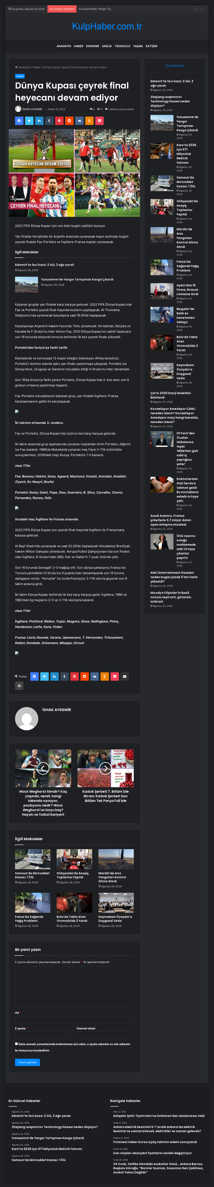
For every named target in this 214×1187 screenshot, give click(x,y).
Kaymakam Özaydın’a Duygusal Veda (115, 919)
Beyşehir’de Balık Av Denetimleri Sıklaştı (186, 315)
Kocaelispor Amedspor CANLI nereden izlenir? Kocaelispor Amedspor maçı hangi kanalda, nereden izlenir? (174, 415)
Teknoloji (122, 46)
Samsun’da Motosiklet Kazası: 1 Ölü (32, 875)
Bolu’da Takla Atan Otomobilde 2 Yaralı (72, 919)
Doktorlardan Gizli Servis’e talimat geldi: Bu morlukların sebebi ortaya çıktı (188, 490)
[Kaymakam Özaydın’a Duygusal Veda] (116, 903)
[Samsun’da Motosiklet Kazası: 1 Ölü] (33, 859)
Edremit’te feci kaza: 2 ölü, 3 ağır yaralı (44, 265)
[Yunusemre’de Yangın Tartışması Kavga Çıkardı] (26, 284)
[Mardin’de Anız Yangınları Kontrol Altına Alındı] (116, 859)
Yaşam (138, 46)
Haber (78, 46)
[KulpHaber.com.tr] (107, 26)
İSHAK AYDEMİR (32, 109)
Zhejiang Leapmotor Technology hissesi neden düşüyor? (170, 101)
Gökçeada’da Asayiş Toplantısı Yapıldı (73, 875)
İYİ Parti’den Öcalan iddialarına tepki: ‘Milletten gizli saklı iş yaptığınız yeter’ (187, 448)
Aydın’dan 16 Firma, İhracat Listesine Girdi (187, 289)
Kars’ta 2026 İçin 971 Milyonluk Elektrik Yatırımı (186, 154)
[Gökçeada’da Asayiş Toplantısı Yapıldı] (74, 859)
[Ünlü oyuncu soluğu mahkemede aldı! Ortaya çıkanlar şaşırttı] (161, 541)
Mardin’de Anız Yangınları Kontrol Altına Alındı (112, 877)
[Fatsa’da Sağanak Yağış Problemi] (33, 903)
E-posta (21, 1028)
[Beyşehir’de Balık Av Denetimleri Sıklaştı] (161, 315)
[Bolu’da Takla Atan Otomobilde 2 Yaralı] (74, 903)
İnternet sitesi (86, 1028)
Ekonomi (92, 46)
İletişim (151, 46)
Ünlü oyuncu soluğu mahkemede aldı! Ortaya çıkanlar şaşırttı (186, 547)
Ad (18, 1012)
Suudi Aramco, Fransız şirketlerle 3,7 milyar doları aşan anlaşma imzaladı (170, 520)
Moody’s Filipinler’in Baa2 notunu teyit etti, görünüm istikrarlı (170, 597)
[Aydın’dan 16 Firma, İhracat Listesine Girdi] (161, 291)
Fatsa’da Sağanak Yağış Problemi (29, 919)
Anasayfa (64, 46)
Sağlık (107, 46)
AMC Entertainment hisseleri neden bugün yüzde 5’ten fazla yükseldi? (173, 577)
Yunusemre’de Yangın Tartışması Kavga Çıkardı (109, 8)
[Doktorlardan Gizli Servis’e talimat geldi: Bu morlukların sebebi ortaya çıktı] (161, 485)
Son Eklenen (175, 66)
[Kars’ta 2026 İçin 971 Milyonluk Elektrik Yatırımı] (161, 151)
